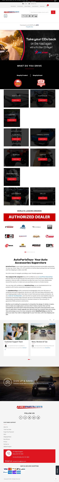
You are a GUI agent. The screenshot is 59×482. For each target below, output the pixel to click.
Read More (47, 347)
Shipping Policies (7, 436)
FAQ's (5, 434)
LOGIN (25, 3)
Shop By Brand (37, 75)
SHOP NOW (16, 100)
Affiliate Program (7, 446)
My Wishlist (13, 6)
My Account (20, 6)
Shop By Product (22, 75)
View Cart (42, 6)
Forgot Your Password (9, 432)
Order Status (28, 6)
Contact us (6, 444)
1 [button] (29, 359)
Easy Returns (35, 6)
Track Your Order (7, 429)
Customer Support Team (14, 342)
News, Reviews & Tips (39, 342)
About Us (6, 427)
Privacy (5, 441)
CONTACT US (33, 3)
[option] (29, 45)
